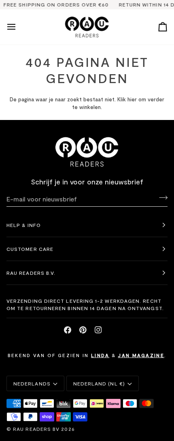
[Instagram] (98, 330)
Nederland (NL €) (99, 383)
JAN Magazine (141, 355)
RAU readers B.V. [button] (30, 273)
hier (132, 99)
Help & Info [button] (23, 225)
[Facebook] (67, 330)
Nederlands (32, 383)
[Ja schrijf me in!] (161, 197)
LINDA (100, 355)
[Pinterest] (83, 330)
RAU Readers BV (36, 429)
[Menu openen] (18, 27)
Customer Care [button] (29, 249)
